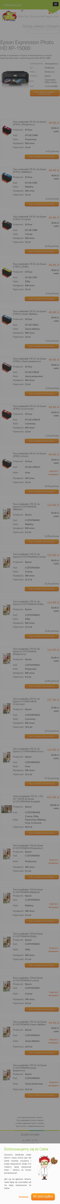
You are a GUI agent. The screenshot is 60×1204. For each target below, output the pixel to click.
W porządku (43, 1196)
